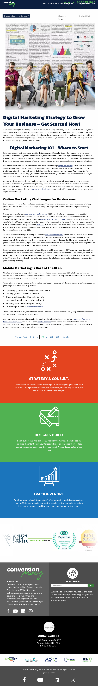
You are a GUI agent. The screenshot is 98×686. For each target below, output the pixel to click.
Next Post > (68, 336)
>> (78, 336)
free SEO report (44, 321)
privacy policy (49, 673)
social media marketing (55, 234)
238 (51, 336)
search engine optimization (36, 213)
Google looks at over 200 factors (54, 219)
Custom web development (42, 189)
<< (8, 336)
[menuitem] (44, 4)
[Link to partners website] (11, 659)
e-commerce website (33, 306)
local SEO (40, 224)
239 (57, 336)
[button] (44, 4)
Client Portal (68, 2)
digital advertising (65, 165)
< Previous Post (20, 336)
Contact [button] (78, 4)
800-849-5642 (49, 645)
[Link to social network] (8, 610)
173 (42, 336)
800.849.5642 (86, 2)
